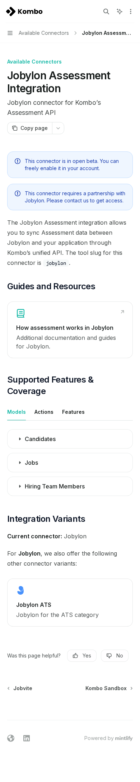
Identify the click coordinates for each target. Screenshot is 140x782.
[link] (70, 329)
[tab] (16, 411)
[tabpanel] (70, 464)
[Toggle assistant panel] (119, 11)
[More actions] (130, 11)
